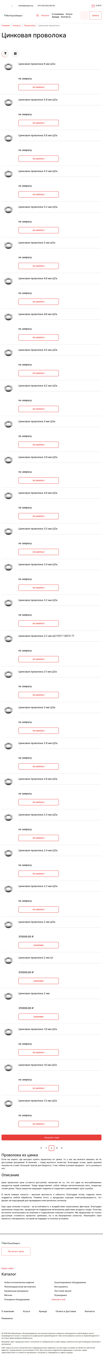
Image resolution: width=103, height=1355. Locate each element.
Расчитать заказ (16, 1251)
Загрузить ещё (51, 1137)
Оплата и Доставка (66, 1311)
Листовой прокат (63, 1291)
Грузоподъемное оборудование (70, 1282)
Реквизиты (7, 1318)
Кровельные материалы (16, 1291)
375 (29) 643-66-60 (46, 6)
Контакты (66, 17)
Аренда (55, 17)
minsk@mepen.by (25, 6)
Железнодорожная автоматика (20, 1286)
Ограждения (60, 1295)
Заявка (95, 15)
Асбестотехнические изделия (19, 1282)
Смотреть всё (58, 1299)
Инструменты (61, 1286)
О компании (58, 14)
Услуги (69, 14)
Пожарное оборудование (17, 1299)
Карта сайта (8, 1268)
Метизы (8, 1295)
